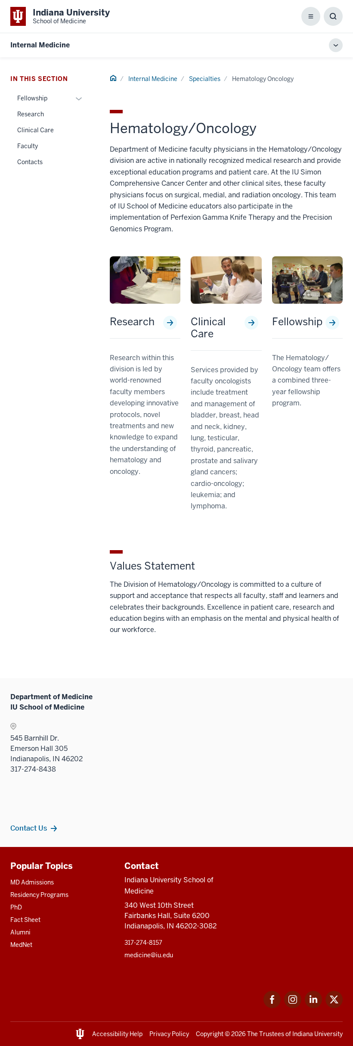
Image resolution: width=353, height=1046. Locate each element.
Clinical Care (208, 328)
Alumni (20, 932)
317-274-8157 (143, 942)
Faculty (27, 146)
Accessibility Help (117, 1034)
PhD (16, 907)
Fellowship (297, 322)
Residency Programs (39, 895)
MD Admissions (32, 882)
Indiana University (317, 1034)
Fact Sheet (25, 920)
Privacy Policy (169, 1034)
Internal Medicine (40, 45)
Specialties (204, 79)
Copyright (209, 1034)
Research (132, 322)
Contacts (30, 162)
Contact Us (28, 828)
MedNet (21, 945)
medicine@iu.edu (148, 955)
